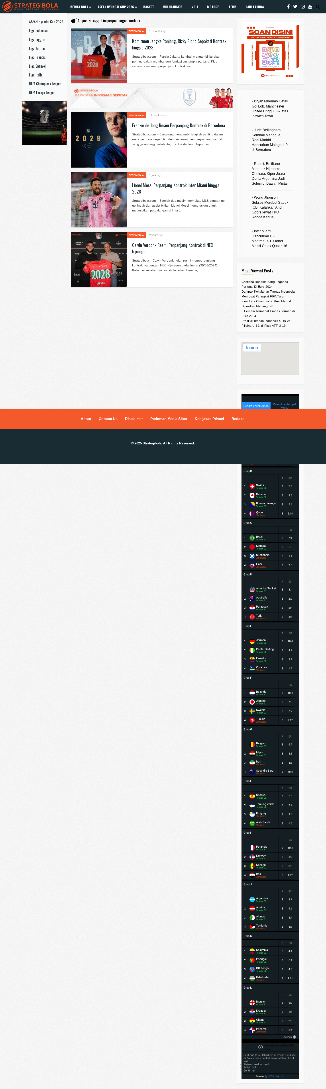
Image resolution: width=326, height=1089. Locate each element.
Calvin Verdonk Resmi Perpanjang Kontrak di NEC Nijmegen (172, 248)
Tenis (232, 6)
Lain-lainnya (255, 6)
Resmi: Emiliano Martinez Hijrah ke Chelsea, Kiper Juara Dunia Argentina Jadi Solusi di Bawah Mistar (270, 173)
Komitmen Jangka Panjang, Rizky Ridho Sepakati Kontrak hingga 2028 (179, 44)
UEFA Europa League (42, 92)
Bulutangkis (172, 6)
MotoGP (213, 6)
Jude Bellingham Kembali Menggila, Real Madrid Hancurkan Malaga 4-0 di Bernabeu (270, 140)
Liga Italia (36, 75)
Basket (148, 6)
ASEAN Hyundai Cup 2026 (116, 6)
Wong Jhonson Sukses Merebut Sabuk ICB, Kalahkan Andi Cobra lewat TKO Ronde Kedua (270, 207)
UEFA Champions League (45, 83)
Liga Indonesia (38, 30)
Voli (195, 6)
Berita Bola (79, 6)
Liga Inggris (37, 39)
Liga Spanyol (37, 66)
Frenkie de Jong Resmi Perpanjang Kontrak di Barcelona (178, 125)
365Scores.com (276, 1076)
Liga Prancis (37, 57)
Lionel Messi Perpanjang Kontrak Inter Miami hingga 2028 (175, 188)
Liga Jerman (37, 48)
